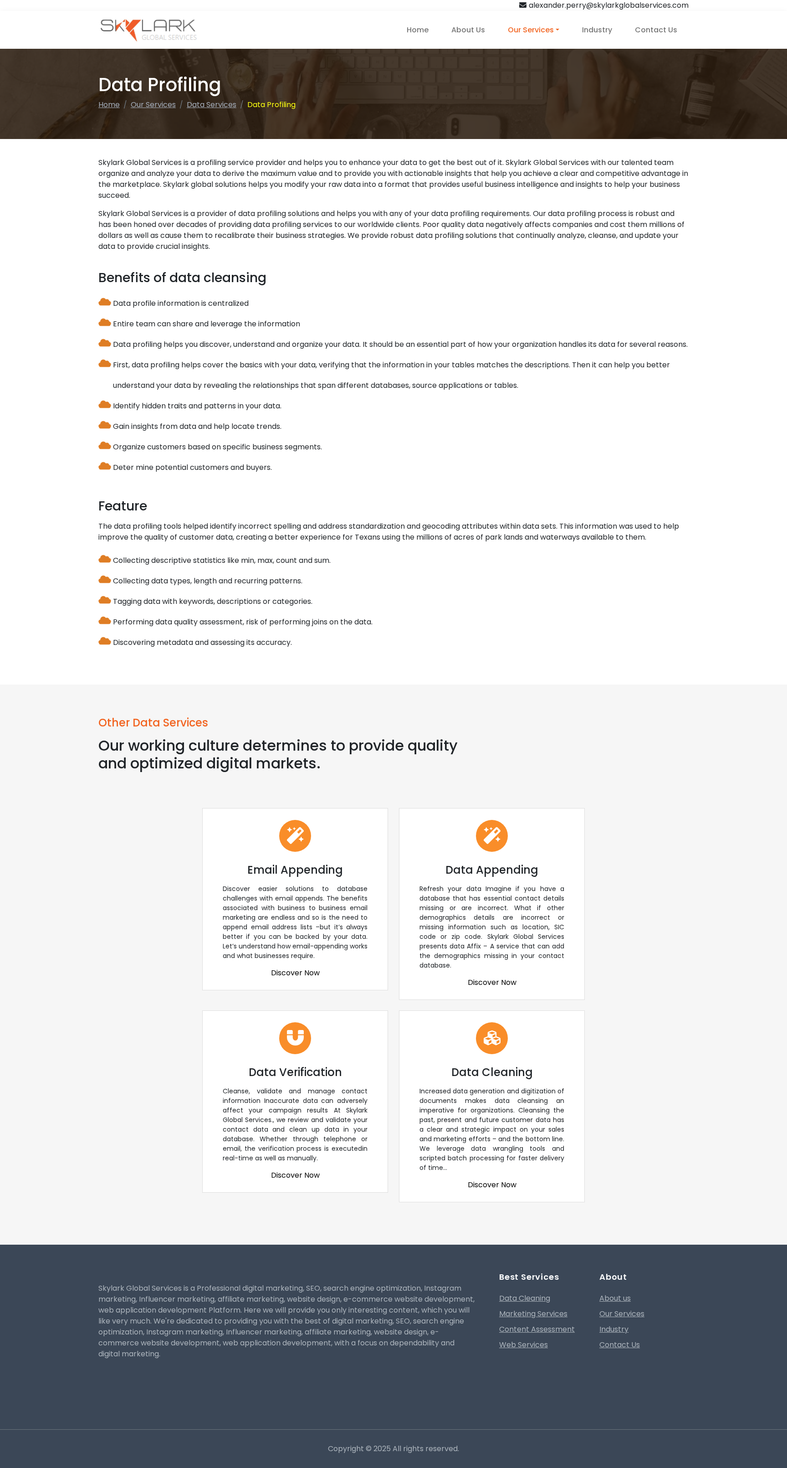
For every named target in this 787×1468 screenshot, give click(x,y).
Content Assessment (537, 1329)
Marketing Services (533, 1313)
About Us (468, 30)
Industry (597, 30)
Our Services (531, 30)
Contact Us (656, 30)
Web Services (523, 1344)
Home (418, 30)
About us (615, 1298)
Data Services (211, 104)
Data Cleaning (524, 1298)
